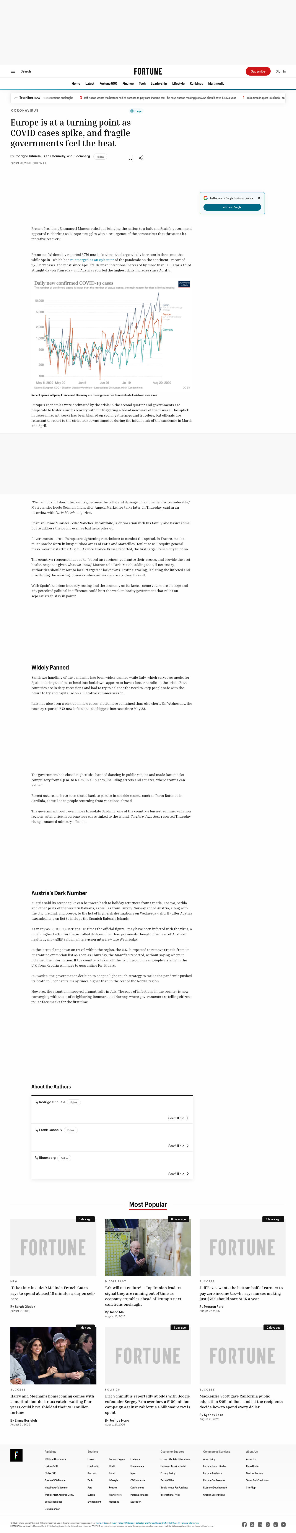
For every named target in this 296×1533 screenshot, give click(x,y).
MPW (14, 1281)
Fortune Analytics (212, 1473)
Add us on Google (232, 207)
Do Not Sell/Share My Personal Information (180, 1522)
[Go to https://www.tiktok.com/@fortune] (275, 1524)
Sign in (281, 71)
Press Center (252, 1465)
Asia (90, 1487)
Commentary (137, 1465)
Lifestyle (178, 83)
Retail (112, 1473)
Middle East (115, 1281)
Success (207, 1281)
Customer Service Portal (173, 1465)
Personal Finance (139, 1494)
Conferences (137, 1487)
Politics (112, 1389)
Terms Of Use (167, 1480)
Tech (142, 83)
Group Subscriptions (214, 1494)
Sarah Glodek (25, 1306)
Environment (94, 1501)
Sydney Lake (213, 1415)
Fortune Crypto (117, 1458)
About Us (250, 1458)
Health (112, 1465)
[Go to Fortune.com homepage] (148, 71)
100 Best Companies (55, 1458)
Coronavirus (25, 110)
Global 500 (50, 1473)
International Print (170, 1494)
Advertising (209, 1458)
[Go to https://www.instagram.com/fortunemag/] (268, 1524)
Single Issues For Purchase (174, 1487)
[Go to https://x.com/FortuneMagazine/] (252, 1524)
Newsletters (115, 1494)
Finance (128, 83)
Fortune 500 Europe (55, 1480)
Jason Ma (116, 1312)
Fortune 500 (108, 83)
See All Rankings (53, 1501)
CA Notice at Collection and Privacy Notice (142, 1522)
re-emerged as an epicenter (92, 260)
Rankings (196, 83)
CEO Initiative (137, 1480)
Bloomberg (81, 156)
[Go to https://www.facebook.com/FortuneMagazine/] (244, 1524)
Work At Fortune (254, 1473)
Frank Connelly (53, 156)
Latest (89, 83)
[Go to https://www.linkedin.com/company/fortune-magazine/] (260, 1524)
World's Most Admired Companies (62, 1494)
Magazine (114, 1501)
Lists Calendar (52, 1508)
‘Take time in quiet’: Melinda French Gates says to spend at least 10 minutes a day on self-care (52, 1293)
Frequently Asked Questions (175, 1458)
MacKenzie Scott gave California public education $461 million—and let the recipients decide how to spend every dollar (241, 1401)
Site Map (250, 1487)
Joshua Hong (119, 1420)
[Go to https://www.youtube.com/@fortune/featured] (283, 1524)
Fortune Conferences (214, 1480)
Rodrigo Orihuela (28, 156)
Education (135, 1501)
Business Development (215, 1487)
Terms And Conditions (257, 1480)
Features (135, 1458)
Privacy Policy (168, 1473)
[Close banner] (259, 198)
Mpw (132, 1473)
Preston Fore (214, 1306)
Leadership (159, 83)
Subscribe (258, 71)
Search (26, 71)
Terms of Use (101, 1522)
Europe (138, 110)
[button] (76, 83)
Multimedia (216, 83)
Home (76, 83)
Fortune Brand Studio (214, 1465)
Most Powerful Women (56, 1487)
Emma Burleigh (26, 1420)
